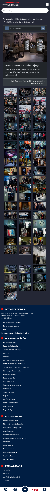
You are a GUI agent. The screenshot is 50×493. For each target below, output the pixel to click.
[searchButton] (43, 28)
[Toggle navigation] (47, 4)
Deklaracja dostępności (11, 326)
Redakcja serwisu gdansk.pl (12, 322)
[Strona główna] (5, 490)
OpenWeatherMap (23, 333)
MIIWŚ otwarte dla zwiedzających (29, 19)
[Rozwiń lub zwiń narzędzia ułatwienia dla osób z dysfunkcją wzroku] (45, 490)
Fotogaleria (8, 19)
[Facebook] (15, 490)
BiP (4, 329)
